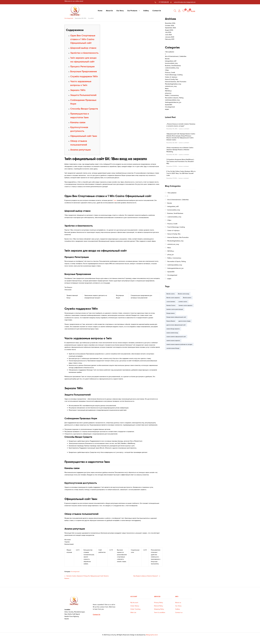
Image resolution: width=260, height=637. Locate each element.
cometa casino (182, 301)
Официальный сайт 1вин (83, 136)
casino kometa (171, 301)
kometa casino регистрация (175, 309)
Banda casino (171, 293)
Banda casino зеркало (173, 297)
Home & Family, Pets (171, 79)
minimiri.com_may (171, 86)
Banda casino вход (183, 293)
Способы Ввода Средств (84, 108)
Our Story (120, 11)
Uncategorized (68, 18)
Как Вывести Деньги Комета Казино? (145, 576)
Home (100, 11)
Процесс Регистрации (82, 66)
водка (167, 109)
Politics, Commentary (172, 95)
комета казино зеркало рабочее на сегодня (179, 344)
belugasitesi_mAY (170, 61)
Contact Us (156, 11)
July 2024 (168, 32)
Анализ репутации (80, 149)
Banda (167, 58)
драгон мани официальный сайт (176, 325)
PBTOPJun (168, 91)
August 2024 (169, 30)
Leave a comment (184, 128)
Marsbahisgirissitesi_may (173, 84)
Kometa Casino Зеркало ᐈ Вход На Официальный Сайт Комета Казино (86, 577)
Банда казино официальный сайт (176, 317)
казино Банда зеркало (173, 329)
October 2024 (169, 25)
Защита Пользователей (83, 95)
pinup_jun (168, 93)
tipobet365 (168, 104)
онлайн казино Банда (173, 348)
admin (92, 18)
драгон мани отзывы (184, 321)
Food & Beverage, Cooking (174, 75)
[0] (183, 11)
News (166, 88)
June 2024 (168, 34)
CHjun (167, 70)
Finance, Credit (170, 72)
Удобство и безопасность (84, 52)
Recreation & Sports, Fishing (174, 98)
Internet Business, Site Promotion (175, 81)
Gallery (146, 11)
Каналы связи (77, 122)
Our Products (132, 11)
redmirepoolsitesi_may (172, 100)
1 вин (114, 200)
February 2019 (169, 39)
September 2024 (170, 28)
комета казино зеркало (173, 340)
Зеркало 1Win (77, 90)
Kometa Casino (171, 305)
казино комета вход (172, 332)
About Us (109, 11)
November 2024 (170, 23)
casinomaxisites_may (172, 68)
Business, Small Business (173, 65)
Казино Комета (171, 321)
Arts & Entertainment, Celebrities (175, 56)
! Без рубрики (169, 52)
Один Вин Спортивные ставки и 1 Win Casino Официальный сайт (82, 39)
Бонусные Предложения (83, 71)
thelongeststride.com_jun (173, 102)
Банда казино (171, 313)
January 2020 (169, 37)
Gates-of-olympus (171, 77)
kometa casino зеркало (185, 305)
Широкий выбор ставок (83, 47)
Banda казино (187, 297)
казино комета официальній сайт (176, 336)
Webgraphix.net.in (152, 635)
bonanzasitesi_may (171, 63)
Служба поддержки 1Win (84, 76)
